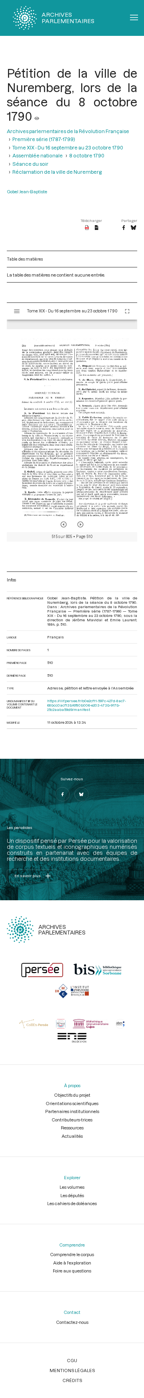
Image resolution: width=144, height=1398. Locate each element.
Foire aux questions (72, 1270)
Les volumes (72, 1187)
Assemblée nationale (37, 155)
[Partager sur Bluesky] (133, 228)
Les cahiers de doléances (72, 1203)
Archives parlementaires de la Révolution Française (68, 131)
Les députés (72, 1195)
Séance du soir (30, 164)
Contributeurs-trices (72, 1119)
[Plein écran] (127, 311)
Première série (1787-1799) (43, 139)
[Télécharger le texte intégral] (96, 228)
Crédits (72, 1380)
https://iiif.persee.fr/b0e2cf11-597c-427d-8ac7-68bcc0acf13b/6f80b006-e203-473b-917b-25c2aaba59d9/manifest (86, 705)
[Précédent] (63, 524)
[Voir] (36, 116)
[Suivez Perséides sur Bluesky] (81, 794)
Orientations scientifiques (72, 1103)
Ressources (72, 1127)
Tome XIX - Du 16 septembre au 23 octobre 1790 (67, 147)
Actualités (72, 1136)
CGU (72, 1360)
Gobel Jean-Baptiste (27, 191)
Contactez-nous (72, 1322)
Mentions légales (72, 1370)
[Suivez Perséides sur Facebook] (62, 794)
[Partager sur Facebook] (123, 228)
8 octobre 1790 (86, 155)
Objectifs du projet (72, 1095)
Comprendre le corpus (72, 1254)
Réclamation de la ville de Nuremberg (57, 172)
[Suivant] (80, 524)
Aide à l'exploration (72, 1262)
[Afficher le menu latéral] (16, 311)
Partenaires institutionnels (72, 1111)
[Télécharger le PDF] (87, 228)
